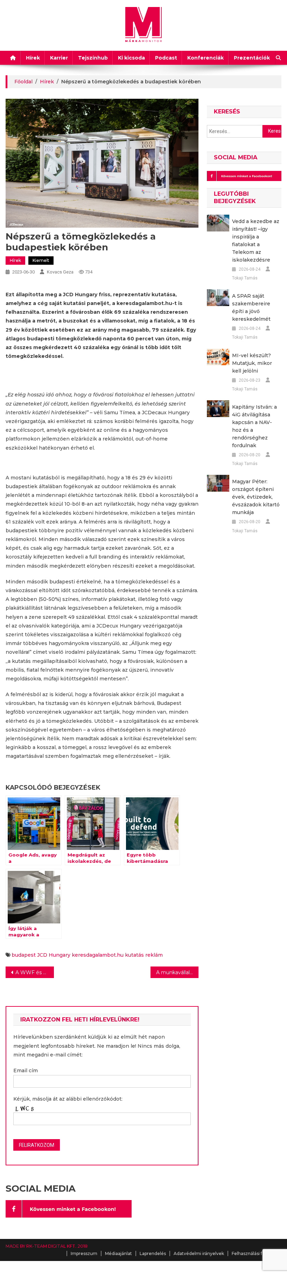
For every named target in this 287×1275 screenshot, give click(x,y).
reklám (154, 955)
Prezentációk (252, 58)
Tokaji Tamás (245, 278)
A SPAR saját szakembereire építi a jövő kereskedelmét (251, 307)
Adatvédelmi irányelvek (199, 1253)
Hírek (33, 58)
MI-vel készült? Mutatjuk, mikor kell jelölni (252, 363)
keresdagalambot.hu (98, 955)
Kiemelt (41, 260)
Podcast (166, 58)
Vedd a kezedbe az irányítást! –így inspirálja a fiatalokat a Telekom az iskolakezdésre (255, 240)
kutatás (134, 955)
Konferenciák (205, 58)
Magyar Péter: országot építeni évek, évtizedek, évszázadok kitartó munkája (256, 496)
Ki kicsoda (131, 58)
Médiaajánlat (118, 1253)
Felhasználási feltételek (256, 1253)
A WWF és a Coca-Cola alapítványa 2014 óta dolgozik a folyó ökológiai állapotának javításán (34, 972)
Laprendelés (153, 1253)
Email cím (25, 1070)
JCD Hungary (53, 955)
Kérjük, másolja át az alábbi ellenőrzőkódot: (67, 1099)
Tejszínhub (93, 58)
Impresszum (84, 1253)
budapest (24, 955)
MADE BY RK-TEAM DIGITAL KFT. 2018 (47, 1246)
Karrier (59, 58)
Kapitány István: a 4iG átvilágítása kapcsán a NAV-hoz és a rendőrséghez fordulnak (254, 426)
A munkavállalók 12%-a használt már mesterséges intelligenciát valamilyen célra (177, 972)
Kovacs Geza (60, 272)
